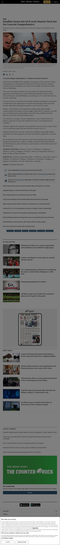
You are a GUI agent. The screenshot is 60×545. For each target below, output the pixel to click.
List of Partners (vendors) (7, 538)
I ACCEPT (8, 542)
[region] (30, 531)
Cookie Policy (35, 528)
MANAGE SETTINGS (22, 542)
